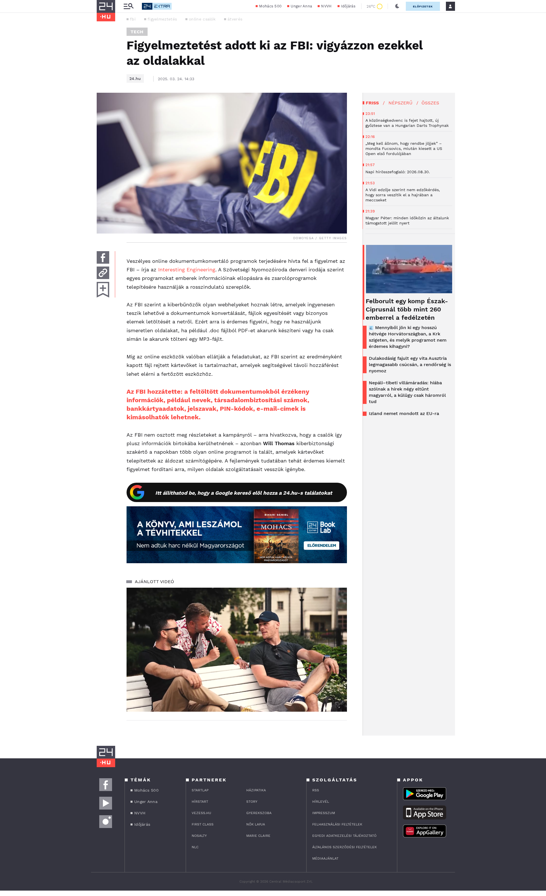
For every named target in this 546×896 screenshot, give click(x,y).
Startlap (200, 790)
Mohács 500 (270, 6)
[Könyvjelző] (103, 290)
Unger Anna (301, 6)
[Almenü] (128, 6)
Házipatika (256, 790)
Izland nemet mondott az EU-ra (404, 413)
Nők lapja (255, 824)
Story (251, 802)
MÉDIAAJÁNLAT (325, 858)
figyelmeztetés (162, 19)
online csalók (202, 19)
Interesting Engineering (186, 269)
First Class (203, 824)
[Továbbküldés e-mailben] (103, 273)
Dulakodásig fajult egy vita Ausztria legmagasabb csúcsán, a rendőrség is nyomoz (410, 364)
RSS (315, 790)
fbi (133, 19)
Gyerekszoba (259, 813)
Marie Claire (258, 836)
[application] (237, 650)
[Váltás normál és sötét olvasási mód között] (397, 6)
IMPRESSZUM (323, 813)
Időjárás (348, 6)
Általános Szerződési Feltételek (344, 847)
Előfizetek (423, 6)
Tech (137, 31)
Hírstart (200, 802)
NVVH (326, 6)
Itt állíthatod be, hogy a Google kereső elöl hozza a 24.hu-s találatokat (243, 493)
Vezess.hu (201, 813)
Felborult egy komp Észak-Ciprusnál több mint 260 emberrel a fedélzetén (407, 309)
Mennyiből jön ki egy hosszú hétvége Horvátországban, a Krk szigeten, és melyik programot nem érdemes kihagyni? (407, 337)
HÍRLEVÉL (320, 802)
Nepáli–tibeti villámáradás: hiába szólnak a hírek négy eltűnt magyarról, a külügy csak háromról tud (407, 392)
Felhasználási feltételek (337, 824)
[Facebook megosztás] (103, 257)
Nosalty (199, 836)
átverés (235, 19)
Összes (430, 103)
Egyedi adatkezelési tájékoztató (344, 836)
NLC (195, 847)
